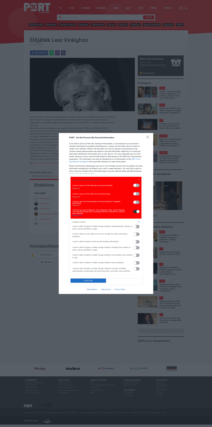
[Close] (148, 137)
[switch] (136, 185)
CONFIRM (88, 281)
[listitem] (106, 180)
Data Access (106, 289)
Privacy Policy (120, 289)
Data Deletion (92, 289)
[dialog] (106, 213)
